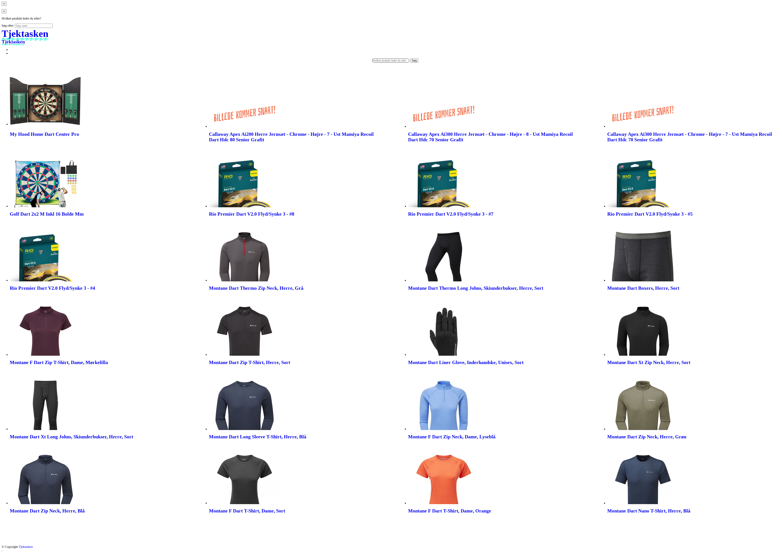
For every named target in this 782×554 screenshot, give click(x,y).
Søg (414, 60)
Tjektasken (26, 547)
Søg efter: (8, 25)
